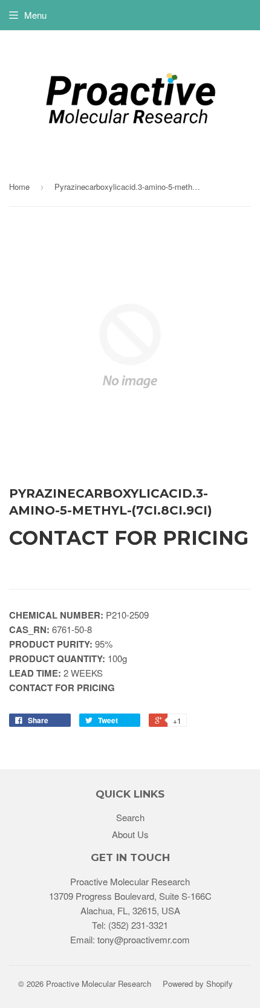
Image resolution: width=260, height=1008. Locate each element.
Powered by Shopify (198, 983)
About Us (130, 834)
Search (130, 817)
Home (19, 186)
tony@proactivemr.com (143, 939)
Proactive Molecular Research (98, 983)
